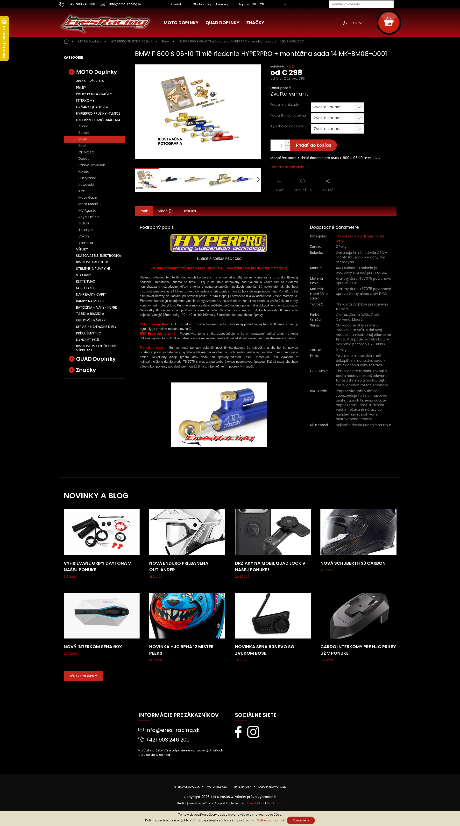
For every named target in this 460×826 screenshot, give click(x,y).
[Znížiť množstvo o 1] (287, 148)
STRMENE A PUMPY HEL (94, 268)
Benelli (83, 132)
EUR (355, 23)
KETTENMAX (85, 281)
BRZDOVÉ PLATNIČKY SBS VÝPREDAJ (96, 348)
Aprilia (83, 126)
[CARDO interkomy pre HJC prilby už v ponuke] (358, 615)
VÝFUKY (82, 249)
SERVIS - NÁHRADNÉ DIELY (96, 326)
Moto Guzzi (87, 197)
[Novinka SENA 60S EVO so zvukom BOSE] (273, 615)
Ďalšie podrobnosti (271, 820)
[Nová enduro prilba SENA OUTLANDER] (187, 531)
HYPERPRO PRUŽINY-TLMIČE (98, 113)
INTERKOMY (85, 100)
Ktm (81, 190)
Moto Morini (88, 203)
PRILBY (81, 87)
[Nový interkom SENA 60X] (102, 615)
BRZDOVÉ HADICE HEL (93, 262)
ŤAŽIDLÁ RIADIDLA (90, 313)
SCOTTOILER (86, 287)
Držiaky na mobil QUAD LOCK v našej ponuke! (270, 566)
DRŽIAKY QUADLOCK (92, 106)
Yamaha (85, 242)
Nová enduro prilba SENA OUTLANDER (178, 566)
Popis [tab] (144, 210)
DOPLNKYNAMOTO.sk (272, 787)
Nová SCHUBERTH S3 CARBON (353, 563)
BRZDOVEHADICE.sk (187, 787)
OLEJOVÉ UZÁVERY (91, 320)
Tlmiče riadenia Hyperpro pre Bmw (360, 238)
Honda (83, 171)
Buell (82, 145)
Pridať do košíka (313, 145)
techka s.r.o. (275, 803)
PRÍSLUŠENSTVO (88, 333)
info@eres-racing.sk (172, 730)
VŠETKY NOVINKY (83, 676)
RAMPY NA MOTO (90, 300)
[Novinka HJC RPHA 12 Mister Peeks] (187, 615)
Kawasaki (86, 184)
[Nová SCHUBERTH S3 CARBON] (358, 531)
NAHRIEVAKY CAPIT (91, 294)
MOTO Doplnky (96, 72)
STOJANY (83, 275)
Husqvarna (87, 178)
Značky (86, 370)
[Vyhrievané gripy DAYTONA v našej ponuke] (102, 531)
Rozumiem (301, 820)
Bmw (82, 139)
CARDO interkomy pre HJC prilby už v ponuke (358, 650)
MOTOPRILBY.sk (217, 787)
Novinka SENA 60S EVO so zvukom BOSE (264, 650)
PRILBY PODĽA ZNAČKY (94, 93)
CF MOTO (86, 152)
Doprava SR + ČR (251, 4)
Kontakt (177, 4)
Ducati (84, 158)
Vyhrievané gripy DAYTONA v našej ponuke (97, 566)
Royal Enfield (88, 217)
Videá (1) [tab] (165, 210)
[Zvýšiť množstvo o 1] (287, 142)
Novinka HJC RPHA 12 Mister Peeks (181, 650)
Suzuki (83, 223)
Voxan (83, 236)
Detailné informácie (287, 167)
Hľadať (399, 4)
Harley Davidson (91, 165)
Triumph (85, 229)
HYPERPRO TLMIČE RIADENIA (98, 120)
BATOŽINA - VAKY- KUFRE (96, 307)
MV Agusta (87, 210)
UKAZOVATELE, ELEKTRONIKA (98, 255)
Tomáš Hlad (255, 803)
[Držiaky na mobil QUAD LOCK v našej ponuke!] (273, 531)
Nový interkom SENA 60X (93, 647)
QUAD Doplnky (96, 359)
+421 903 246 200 (167, 739)
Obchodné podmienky (210, 4)
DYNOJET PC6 (87, 339)
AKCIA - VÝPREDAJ (91, 81)
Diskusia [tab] (189, 210)
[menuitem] (181, 22)
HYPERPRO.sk (242, 787)
